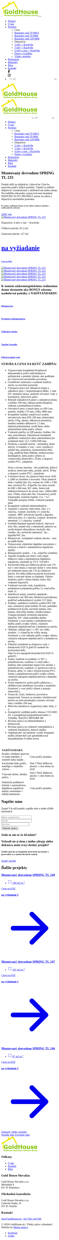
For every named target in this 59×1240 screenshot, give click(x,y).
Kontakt (12, 68)
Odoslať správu (10, 828)
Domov (12, 21)
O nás (11, 24)
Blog (10, 65)
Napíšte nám (7, 1134)
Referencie (13, 59)
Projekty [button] (12, 27)
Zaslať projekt (8, 860)
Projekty (12, 127)
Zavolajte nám (22, 1134)
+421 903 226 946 (31, 1218)
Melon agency (20, 1227)
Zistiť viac (6, 214)
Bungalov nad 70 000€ (26, 35)
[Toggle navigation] (40, 16)
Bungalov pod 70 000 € (26, 32)
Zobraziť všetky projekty (14, 1132)
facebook (12, 1232)
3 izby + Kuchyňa (23, 47)
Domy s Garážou (23, 53)
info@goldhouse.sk (11, 1218)
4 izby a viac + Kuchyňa (27, 50)
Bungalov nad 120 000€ (26, 38)
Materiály (13, 62)
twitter (11, 1235)
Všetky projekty (22, 56)
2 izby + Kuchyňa (23, 44)
